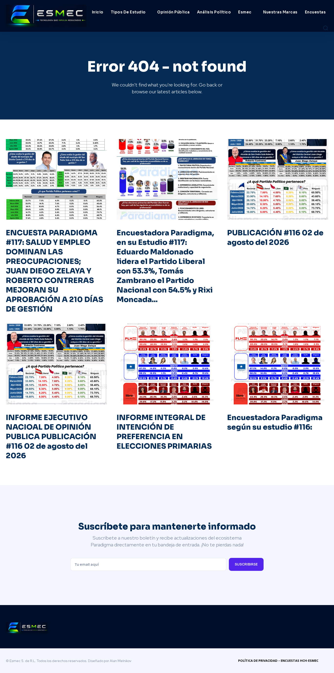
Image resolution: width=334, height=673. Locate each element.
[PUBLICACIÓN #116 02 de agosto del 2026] (277, 179)
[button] (325, 28)
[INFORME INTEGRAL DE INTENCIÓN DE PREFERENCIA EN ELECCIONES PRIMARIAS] (167, 364)
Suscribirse (246, 564)
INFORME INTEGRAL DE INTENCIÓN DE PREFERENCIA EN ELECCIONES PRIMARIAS (164, 432)
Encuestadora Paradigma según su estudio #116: (275, 422)
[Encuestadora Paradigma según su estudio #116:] (277, 364)
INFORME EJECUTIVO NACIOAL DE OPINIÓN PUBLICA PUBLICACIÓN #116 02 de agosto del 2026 (51, 436)
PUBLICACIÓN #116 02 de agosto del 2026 (275, 237)
